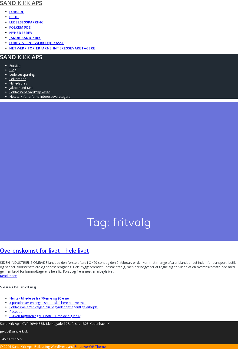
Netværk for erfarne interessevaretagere (52, 48)
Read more (8, 276)
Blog (14, 17)
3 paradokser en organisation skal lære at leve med (47, 302)
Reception (16, 311)
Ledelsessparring (26, 22)
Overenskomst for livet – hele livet (44, 250)
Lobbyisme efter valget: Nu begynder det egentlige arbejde (53, 307)
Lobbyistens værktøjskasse (36, 43)
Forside (16, 12)
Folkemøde (20, 27)
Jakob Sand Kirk (25, 38)
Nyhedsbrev (21, 32)
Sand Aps (21, 57)
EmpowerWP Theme (90, 346)
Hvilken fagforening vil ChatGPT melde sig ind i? (44, 316)
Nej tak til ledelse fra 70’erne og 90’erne (39, 298)
